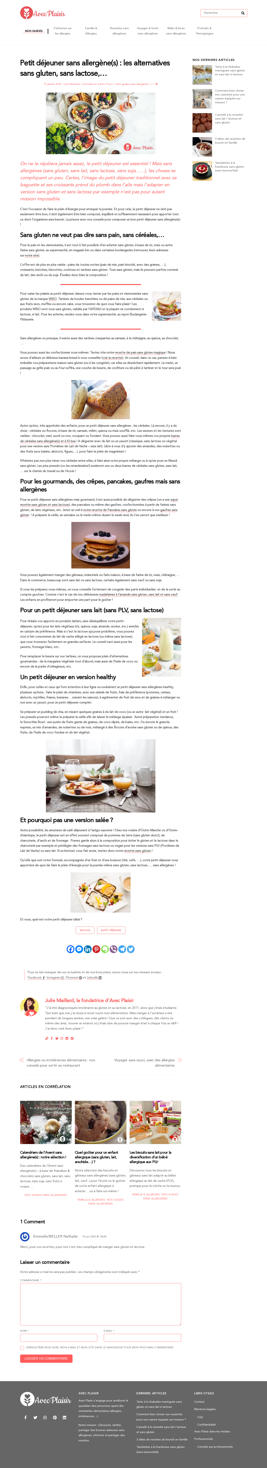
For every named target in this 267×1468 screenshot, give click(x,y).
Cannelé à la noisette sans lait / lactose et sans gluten (229, 118)
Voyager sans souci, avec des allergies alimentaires (144, 1063)
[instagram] (45, 1417)
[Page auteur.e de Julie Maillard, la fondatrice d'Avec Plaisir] (29, 1015)
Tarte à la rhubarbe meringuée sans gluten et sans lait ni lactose (230, 71)
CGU (200, 1417)
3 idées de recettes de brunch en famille (230, 141)
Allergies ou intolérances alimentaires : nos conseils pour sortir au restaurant (61, 1063)
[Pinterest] (96, 949)
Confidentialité (206, 1424)
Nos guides (34, 31)
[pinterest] (55, 1417)
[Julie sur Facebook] (51, 1038)
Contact (199, 1402)
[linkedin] (65, 1417)
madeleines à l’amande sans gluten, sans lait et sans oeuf (138, 594)
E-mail (109, 1331)
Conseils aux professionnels (215, 1447)
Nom (24, 1331)
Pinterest (72, 977)
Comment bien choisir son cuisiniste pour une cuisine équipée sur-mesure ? (230, 96)
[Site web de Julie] (46, 1038)
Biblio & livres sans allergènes (176, 31)
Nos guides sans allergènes (132, 84)
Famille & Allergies (91, 31)
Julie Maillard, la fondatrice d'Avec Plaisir (88, 84)
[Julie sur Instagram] (62, 1038)
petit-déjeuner (111, 930)
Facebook (35, 977)
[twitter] (35, 1417)
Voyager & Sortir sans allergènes (147, 31)
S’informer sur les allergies (63, 31)
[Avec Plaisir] (42, 18)
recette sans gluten (137, 851)
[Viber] (113, 949)
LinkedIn (92, 977)
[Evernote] (105, 949)
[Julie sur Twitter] (56, 1038)
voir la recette (112, 358)
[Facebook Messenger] (79, 949)
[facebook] (26, 1417)
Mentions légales (205, 1409)
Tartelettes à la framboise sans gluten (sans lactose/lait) (229, 167)
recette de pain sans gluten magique (140, 352)
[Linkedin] (88, 949)
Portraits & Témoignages (204, 31)
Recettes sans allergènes (119, 31)
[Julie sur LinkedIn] (67, 1038)
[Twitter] (131, 949)
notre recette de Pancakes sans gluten (110, 510)
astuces (85, 930)
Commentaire (30, 1280)
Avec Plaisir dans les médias (212, 1431)
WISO (53, 299)
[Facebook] (70, 949)
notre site (31, 255)
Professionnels (203, 1439)
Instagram (53, 977)
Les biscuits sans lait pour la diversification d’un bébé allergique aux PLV (150, 1157)
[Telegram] (122, 949)
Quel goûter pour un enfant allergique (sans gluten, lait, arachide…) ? (96, 1157)
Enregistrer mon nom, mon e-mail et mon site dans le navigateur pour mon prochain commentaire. (100, 1347)
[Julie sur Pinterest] (72, 1038)
